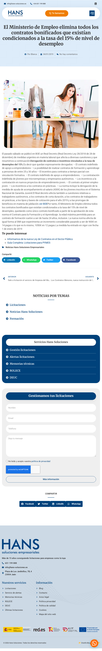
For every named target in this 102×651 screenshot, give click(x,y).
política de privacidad (40, 461)
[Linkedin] (95, 3)
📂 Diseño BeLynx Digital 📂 (89, 643)
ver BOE (43, 203)
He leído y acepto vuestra (29, 461)
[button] (11, 260)
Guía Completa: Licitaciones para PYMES (28, 242)
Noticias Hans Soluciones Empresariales (25, 247)
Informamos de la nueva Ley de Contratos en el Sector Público (40, 239)
